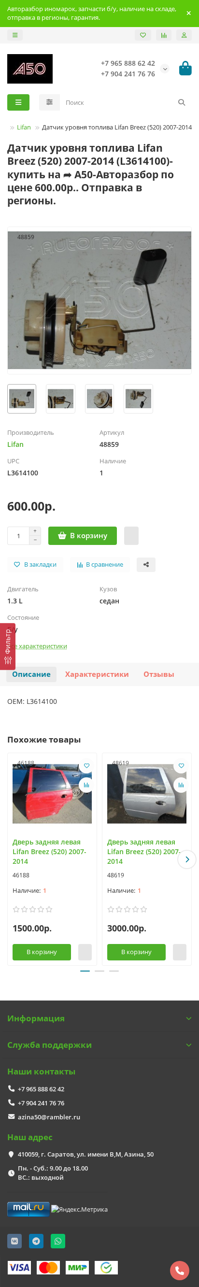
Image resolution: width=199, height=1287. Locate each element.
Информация (36, 1018)
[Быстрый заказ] (131, 536)
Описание (31, 674)
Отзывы (158, 674)
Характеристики (97, 674)
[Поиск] (181, 102)
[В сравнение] (86, 785)
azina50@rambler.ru (49, 1117)
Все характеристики (37, 646)
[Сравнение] (163, 35)
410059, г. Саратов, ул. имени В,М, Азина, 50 (86, 1154)
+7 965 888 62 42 (41, 1089)
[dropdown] (15, 35)
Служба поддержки (49, 1044)
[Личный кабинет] (184, 35)
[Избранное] (143, 35)
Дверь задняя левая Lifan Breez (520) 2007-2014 (49, 851)
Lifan (24, 127)
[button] (12, 859)
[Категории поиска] (49, 102)
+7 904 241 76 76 (41, 1103)
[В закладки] (86, 765)
